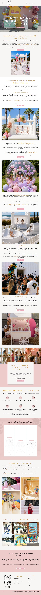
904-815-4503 (16, 578)
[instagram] (7, 587)
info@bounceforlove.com (18, 579)
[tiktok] (9, 587)
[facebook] (5, 587)
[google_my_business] (8, 587)
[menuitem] (33, 577)
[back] (2, 440)
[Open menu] (2, 3)
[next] (38, 440)
